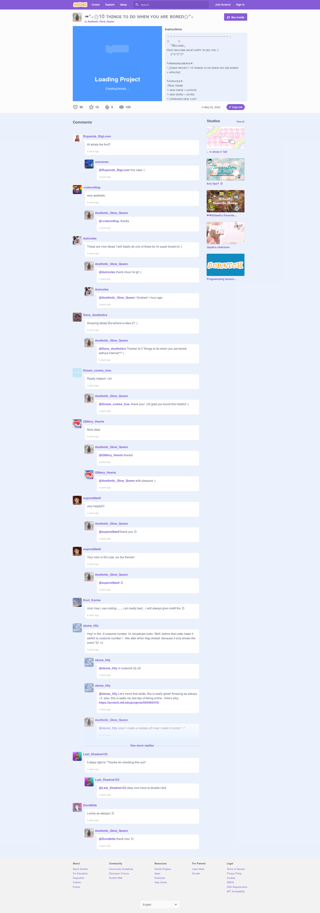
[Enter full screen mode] (159, 30)
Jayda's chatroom (218, 247)
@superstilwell (109, 531)
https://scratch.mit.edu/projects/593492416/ (129, 702)
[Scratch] (80, 4)
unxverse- (102, 162)
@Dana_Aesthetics (112, 348)
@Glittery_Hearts (111, 455)
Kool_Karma (92, 600)
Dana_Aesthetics (95, 315)
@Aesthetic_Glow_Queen (117, 297)
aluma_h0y (91, 625)
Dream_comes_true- (97, 370)
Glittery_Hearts (93, 421)
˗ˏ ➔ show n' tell (217, 151)
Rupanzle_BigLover (97, 136)
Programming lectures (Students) (222, 279)
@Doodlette (107, 839)
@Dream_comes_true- (114, 404)
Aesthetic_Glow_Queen (101, 21)
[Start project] (76, 30)
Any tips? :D (215, 183)
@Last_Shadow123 (112, 788)
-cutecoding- (92, 187)
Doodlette (90, 805)
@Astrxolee (107, 272)
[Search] (137, 4)
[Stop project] (82, 30)
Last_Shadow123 (95, 754)
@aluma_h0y (108, 668)
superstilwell (92, 498)
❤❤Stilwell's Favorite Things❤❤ (222, 215)
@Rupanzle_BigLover (114, 170)
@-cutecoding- (109, 221)
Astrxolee (90, 238)
